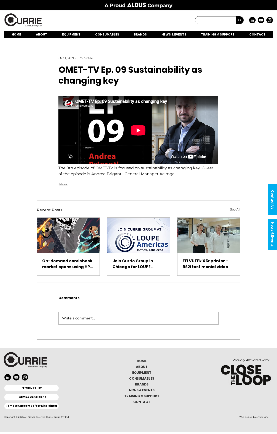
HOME (142, 361)
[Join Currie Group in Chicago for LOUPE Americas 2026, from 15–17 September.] (138, 235)
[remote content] (138, 130)
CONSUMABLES (141, 378)
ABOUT (142, 366)
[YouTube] (261, 20)
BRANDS (141, 384)
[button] (272, 199)
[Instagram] (269, 20)
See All (235, 209)
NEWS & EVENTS (142, 390)
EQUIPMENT (141, 372)
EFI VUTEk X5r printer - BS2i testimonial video (205, 263)
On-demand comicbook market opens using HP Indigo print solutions (67, 264)
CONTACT (141, 402)
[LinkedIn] (252, 20)
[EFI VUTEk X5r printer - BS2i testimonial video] (208, 235)
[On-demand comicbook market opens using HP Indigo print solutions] (68, 235)
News (63, 184)
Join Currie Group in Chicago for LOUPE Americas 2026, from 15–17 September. (138, 264)
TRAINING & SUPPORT (141, 396)
